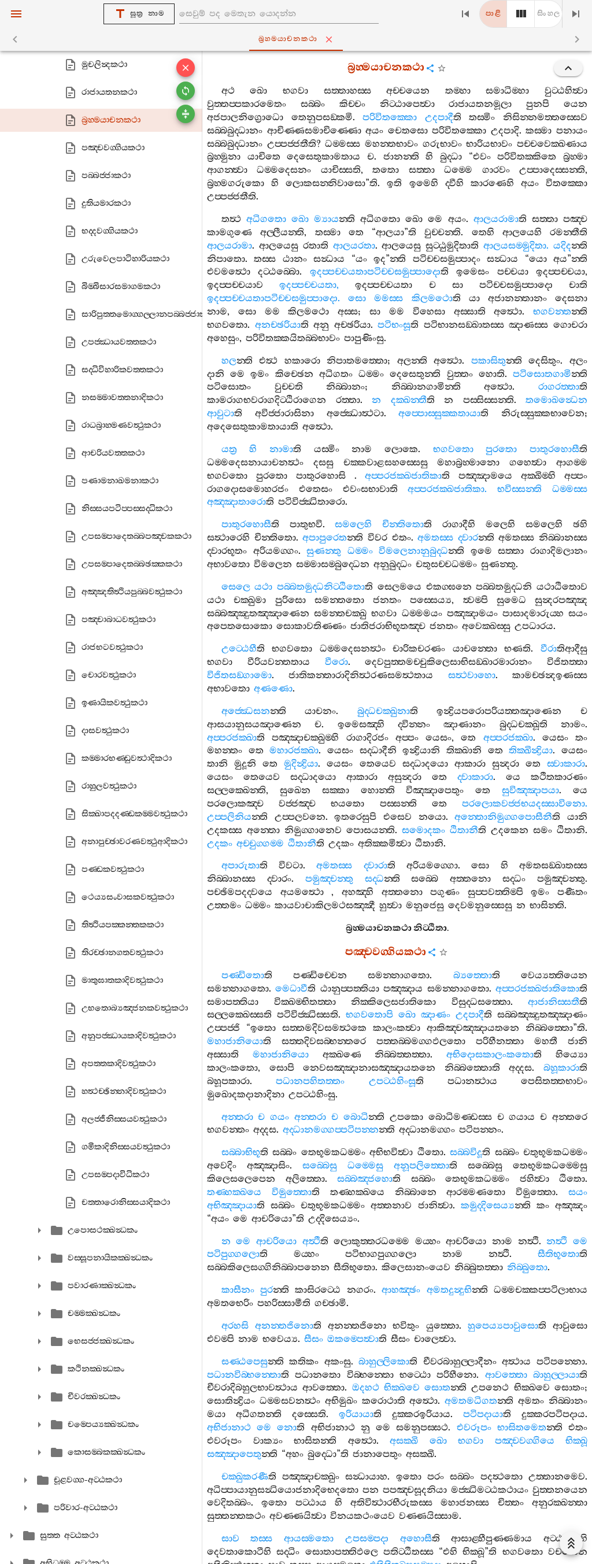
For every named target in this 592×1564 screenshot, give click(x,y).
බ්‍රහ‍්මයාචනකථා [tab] (287, 39)
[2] (521, 14)
